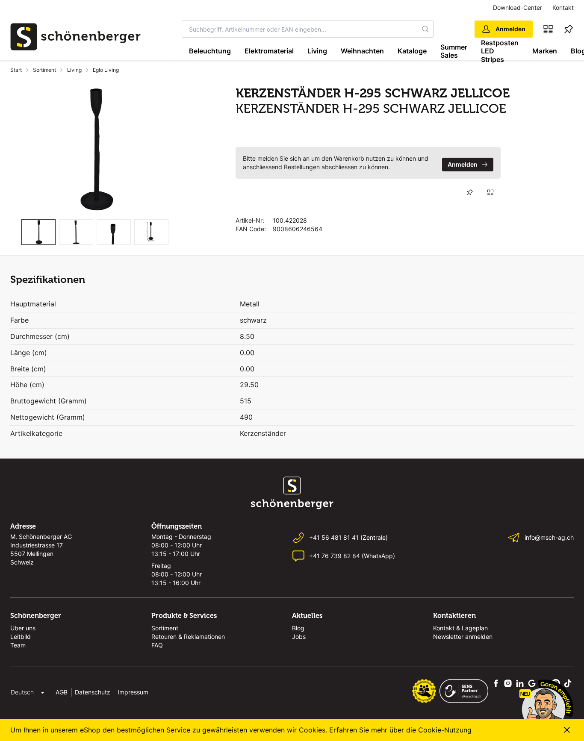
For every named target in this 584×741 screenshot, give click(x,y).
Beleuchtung (210, 51)
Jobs (299, 636)
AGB (62, 692)
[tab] (38, 232)
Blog (298, 628)
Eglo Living (106, 70)
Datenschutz (92, 692)
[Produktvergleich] (548, 29)
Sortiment (44, 70)
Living (317, 51)
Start (16, 70)
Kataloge (412, 51)
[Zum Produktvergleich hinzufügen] (490, 192)
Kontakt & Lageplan (460, 628)
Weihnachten (362, 51)
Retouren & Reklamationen (188, 636)
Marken (544, 51)
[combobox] (300, 29)
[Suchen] (426, 29)
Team (18, 645)
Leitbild (20, 636)
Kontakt (563, 7)
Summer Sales (453, 51)
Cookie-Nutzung (445, 730)
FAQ (157, 645)
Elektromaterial (269, 51)
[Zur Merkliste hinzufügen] (470, 192)
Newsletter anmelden (463, 636)
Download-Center (517, 7)
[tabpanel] (94, 148)
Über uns (22, 628)
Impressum (133, 692)
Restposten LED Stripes (500, 51)
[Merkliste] (568, 29)
